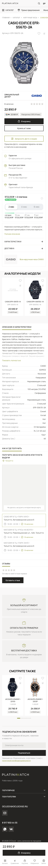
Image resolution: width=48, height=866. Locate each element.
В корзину (26, 121)
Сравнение (15, 863)
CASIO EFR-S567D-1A (13, 302)
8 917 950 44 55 (9, 822)
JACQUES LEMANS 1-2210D (13, 700)
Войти (44, 863)
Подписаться (24, 753)
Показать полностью (11, 360)
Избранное (35, 863)
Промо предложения (30, 10)
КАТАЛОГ (10, 10)
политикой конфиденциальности (16, 760)
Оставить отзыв (13, 580)
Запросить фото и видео (26, 138)
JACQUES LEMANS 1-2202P (35, 700)
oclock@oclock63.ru (15, 806)
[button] (18, 718)
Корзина (25, 863)
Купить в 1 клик (24, 128)
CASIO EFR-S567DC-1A (35, 302)
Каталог (5, 863)
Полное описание (12, 234)
